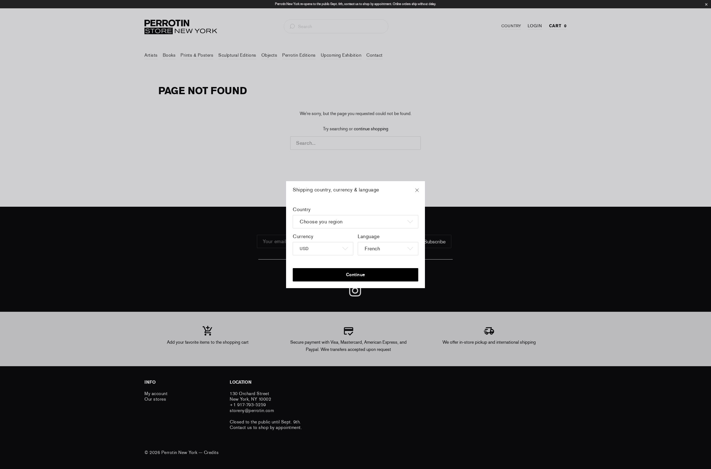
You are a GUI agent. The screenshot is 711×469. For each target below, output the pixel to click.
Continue (355, 275)
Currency (303, 236)
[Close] (422, 193)
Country (302, 209)
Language (368, 236)
